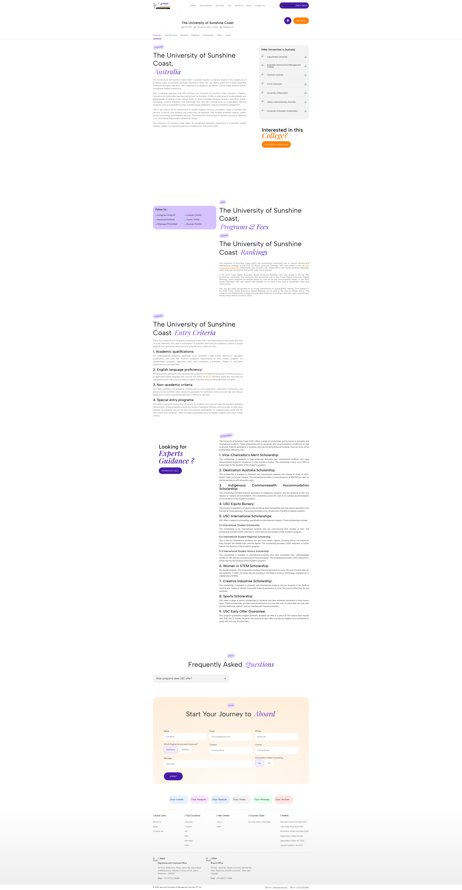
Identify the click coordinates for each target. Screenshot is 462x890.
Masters (185, 749)
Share (303, 20)
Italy (186, 836)
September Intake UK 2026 (292, 840)
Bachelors (170, 749)
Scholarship (208, 35)
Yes (259, 763)
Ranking (184, 35)
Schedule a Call (170, 470)
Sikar (219, 826)
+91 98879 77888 (224, 878)
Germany (189, 840)
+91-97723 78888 (172, 878)
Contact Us (260, 5)
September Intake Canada (291, 836)
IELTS (208, 377)
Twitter (196, 219)
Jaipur (219, 822)
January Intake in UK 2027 (291, 845)
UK (186, 831)
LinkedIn (198, 215)
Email (212, 731)
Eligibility (195, 35)
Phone (258, 731)
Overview (157, 35)
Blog (249, 5)
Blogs (155, 826)
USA (187, 845)
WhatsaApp (171, 224)
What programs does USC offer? (174, 678)
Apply (228, 35)
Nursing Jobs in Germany (259, 822)
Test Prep (219, 5)
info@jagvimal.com (280, 887)
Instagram (170, 215)
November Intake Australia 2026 (294, 831)
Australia (188, 822)
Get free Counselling (276, 144)
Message (168, 758)
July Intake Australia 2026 (291, 826)
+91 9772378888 (302, 887)
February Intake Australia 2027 (293, 822)
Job (229, 5)
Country (213, 744)
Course (258, 744)
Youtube (198, 224)
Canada (188, 826)
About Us (239, 5)
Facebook (170, 219)
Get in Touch (301, 5)
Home (193, 5)
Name (166, 731)
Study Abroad (206, 5)
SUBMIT (173, 776)
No (269, 763)
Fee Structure (171, 35)
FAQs (219, 35)
